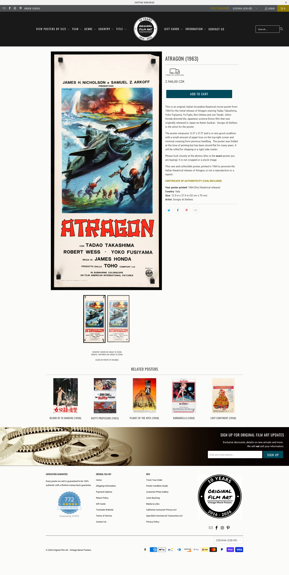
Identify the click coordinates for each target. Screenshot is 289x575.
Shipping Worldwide (145, 2)
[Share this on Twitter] (169, 210)
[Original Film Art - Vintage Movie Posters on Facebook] (9, 8)
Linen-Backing (153, 498)
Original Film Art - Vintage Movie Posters (72, 550)
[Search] (281, 29)
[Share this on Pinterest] (186, 210)
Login (271, 8)
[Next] (238, 399)
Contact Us (101, 522)
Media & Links (153, 504)
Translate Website (104, 509)
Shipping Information (106, 486)
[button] (53, 29)
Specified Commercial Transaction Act (164, 516)
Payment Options (104, 492)
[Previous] (51, 399)
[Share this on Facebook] (177, 210)
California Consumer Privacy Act (161, 509)
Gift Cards (101, 504)
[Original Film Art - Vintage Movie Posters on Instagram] (14, 8)
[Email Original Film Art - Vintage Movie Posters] (4, 8)
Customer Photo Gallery (157, 492)
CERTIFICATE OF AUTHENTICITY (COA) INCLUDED (193, 180)
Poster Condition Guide (157, 486)
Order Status (32, 8)
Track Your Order (154, 480)
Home (99, 480)
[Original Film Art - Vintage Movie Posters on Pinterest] (20, 8)
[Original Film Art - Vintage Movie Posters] (145, 29)
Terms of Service (104, 516)
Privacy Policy (152, 522)
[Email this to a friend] (195, 210)
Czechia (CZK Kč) (243, 8)
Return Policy (102, 498)
